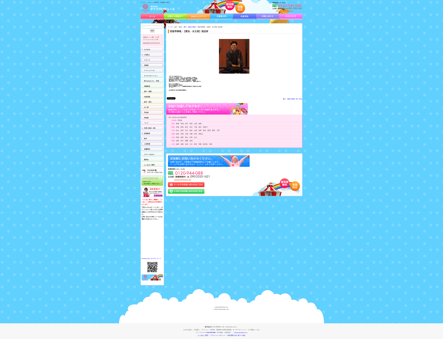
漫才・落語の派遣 (190, 27)
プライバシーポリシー (217, 335)
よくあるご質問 (149, 165)
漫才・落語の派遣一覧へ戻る (292, 99)
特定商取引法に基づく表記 (236, 335)
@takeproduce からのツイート (152, 258)
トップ (170, 27)
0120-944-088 (211, 332)
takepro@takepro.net (284, 11)
